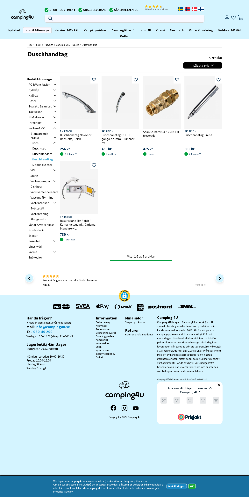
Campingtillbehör (123, 30)
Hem (29, 44)
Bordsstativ (36, 230)
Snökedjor (35, 257)
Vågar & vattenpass (41, 225)
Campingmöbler (95, 30)
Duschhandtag (89, 44)
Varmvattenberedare (44, 192)
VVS (33, 170)
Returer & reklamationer (139, 334)
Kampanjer (102, 339)
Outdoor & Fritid (229, 30)
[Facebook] (113, 408)
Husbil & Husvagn (37, 30)
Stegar (33, 236)
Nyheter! (14, 30)
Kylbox (33, 95)
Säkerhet (35, 241)
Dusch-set (39, 148)
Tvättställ (37, 208)
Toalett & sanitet (40, 106)
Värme (33, 252)
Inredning (35, 123)
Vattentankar (40, 203)
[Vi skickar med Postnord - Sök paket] (160, 307)
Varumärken (103, 343)
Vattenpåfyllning (42, 197)
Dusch (76, 44)
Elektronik (177, 30)
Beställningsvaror (106, 332)
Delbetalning (103, 322)
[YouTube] (136, 408)
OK (192, 486)
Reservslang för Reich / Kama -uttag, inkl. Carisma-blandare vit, (78, 224)
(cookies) (110, 481)
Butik (99, 346)
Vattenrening (39, 214)
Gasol (32, 101)
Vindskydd (35, 246)
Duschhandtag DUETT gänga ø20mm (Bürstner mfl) (118, 139)
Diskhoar (36, 186)
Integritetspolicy (105, 353)
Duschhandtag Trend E (199, 135)
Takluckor (35, 112)
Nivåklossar (36, 117)
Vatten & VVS (63, 44)
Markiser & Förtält (66, 30)
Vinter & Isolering (201, 30)
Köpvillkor (101, 325)
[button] (159, 8)
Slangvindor (38, 219)
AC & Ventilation (39, 84)
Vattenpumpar (40, 181)
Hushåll (146, 30)
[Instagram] (124, 408)
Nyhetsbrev (102, 350)
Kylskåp (34, 90)
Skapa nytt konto (135, 322)
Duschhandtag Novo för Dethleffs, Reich (75, 137)
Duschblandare (42, 154)
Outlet (124, 36)
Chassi (160, 30)
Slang (34, 176)
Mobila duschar (42, 165)
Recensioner (103, 329)
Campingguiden (105, 336)
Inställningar (176, 486)
